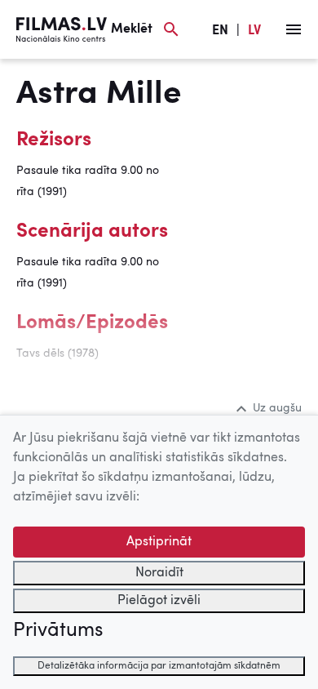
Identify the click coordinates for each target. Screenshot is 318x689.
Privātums (58, 631)
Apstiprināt (159, 542)
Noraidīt (159, 573)
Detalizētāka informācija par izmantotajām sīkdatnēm (159, 666)
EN (220, 31)
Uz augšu (277, 408)
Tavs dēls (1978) (57, 353)
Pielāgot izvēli (159, 600)
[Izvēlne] (293, 29)
